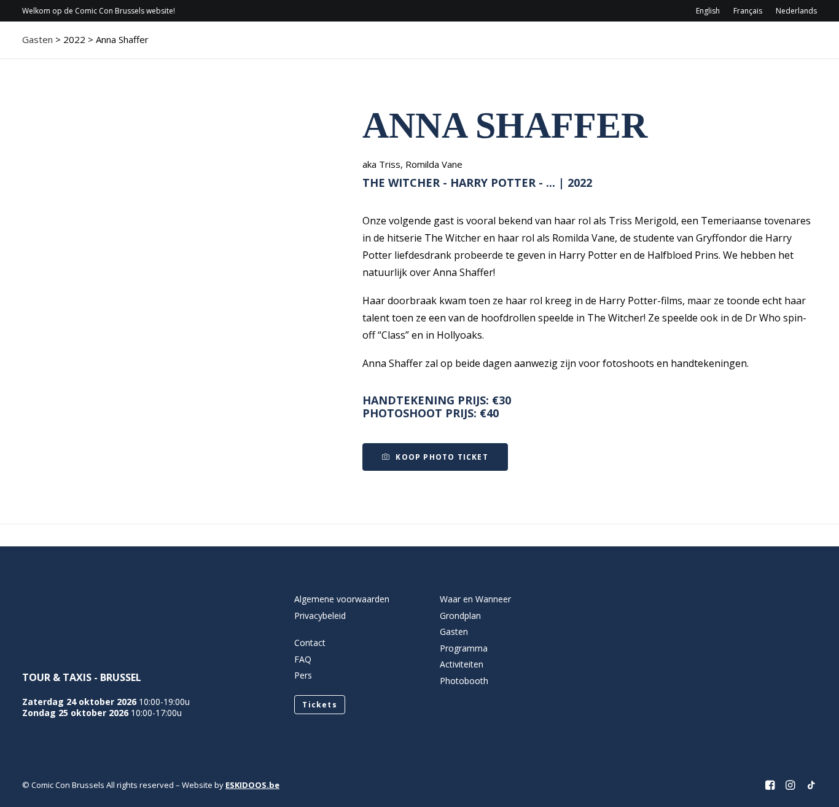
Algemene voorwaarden (341, 599)
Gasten (548, 46)
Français (747, 11)
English (708, 11)
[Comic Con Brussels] (90, 46)
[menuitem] (710, 11)
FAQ (302, 659)
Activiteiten (619, 46)
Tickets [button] (319, 704)
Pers (303, 675)
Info (407, 46)
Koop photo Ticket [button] (442, 457)
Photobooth (464, 681)
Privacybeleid (320, 615)
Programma (478, 46)
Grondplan (460, 615)
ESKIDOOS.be (252, 784)
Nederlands (796, 11)
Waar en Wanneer (475, 599)
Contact (704, 46)
